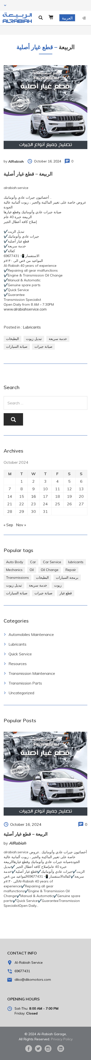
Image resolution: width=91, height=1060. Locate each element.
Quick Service (20, 653)
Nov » (21, 524)
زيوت (58, 585)
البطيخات (12, 339)
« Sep (8, 524)
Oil (32, 570)
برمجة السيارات (67, 577)
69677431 (22, 971)
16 (33, 496)
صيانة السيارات (16, 346)
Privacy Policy (62, 1039)
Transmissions (17, 577)
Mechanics (14, 570)
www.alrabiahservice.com (25, 309)
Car (33, 562)
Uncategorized (21, 692)
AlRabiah (16, 161)
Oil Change (49, 570)
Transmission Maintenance (31, 673)
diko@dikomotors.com (33, 979)
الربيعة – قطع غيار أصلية (26, 834)
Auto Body (14, 562)
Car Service (52, 562)
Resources (17, 663)
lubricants (75, 562)
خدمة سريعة (58, 339)
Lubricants (32, 327)
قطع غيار (65, 593)
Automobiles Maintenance (31, 634)
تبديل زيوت (34, 339)
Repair (71, 570)
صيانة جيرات (43, 346)
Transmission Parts (25, 683)
